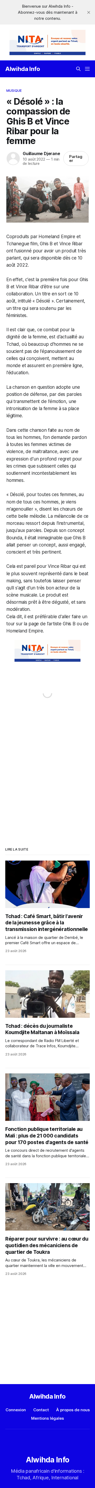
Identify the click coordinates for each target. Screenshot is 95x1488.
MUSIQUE (14, 90)
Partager (75, 158)
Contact (41, 1409)
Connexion (16, 1409)
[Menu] (87, 69)
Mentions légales (47, 1418)
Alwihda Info (22, 69)
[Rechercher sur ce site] (78, 69)
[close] (88, 12)
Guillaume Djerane (41, 153)
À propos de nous (73, 1409)
